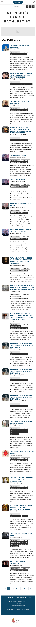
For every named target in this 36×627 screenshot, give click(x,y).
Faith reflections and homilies (19, 110)
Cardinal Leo (15, 434)
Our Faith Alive (15, 52)
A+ (27, 6)
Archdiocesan (25, 52)
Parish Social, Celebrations (19, 54)
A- (30, 6)
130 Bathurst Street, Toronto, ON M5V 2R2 (18, 601)
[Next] (33, 588)
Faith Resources (16, 296)
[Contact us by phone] (34, 2)
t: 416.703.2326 (18, 603)
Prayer (25, 516)
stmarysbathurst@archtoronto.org (18, 605)
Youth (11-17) (28, 84)
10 (30, 588)
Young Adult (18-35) (17, 84)
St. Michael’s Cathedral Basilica (19, 432)
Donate (18, 2)
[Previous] (3, 588)
